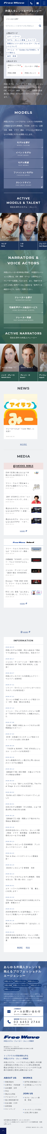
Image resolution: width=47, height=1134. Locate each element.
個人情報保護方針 (12, 1100)
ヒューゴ (31, 40)
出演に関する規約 (31, 1112)
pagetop (3, 1131)
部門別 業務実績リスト (33, 1082)
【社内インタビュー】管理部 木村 (20, 868)
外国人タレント (30, 73)
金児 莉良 (11, 56)
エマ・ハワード (13, 36)
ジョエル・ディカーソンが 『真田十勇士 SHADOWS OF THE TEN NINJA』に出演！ (23, 664)
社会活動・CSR (11, 1103)
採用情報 (8, 1106)
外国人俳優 (12, 73)
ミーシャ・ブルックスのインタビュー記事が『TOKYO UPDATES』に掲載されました (23, 713)
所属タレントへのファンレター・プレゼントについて (23, 45)
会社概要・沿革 (11, 1088)
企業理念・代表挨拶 (12, 1085)
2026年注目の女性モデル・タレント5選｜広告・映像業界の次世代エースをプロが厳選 (23, 937)
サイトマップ (10, 1109)
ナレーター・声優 (31, 66)
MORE (23, 444)
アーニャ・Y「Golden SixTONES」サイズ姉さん (22, 51)
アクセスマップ (11, 1097)
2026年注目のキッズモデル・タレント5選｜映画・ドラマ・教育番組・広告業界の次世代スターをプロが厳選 (23, 832)
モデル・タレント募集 (16, 40)
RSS (28, 948)
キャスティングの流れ (33, 1109)
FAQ (7, 1091)
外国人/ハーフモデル (14, 66)
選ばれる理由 (10, 1094)
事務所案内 (9, 1082)
